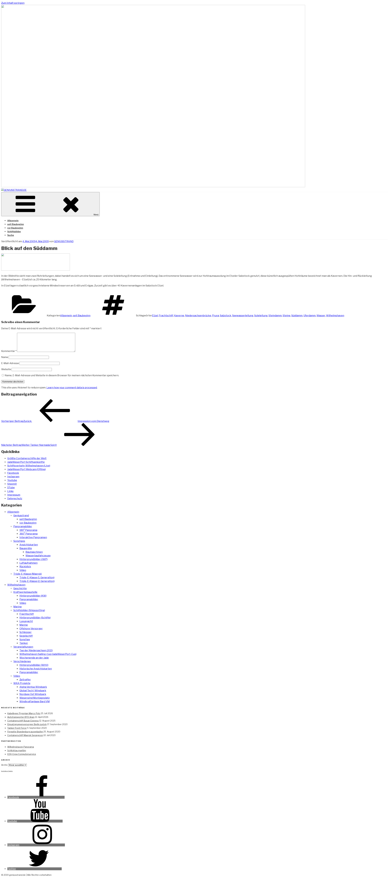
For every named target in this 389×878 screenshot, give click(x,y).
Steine (286, 315)
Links (10, 491)
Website (6, 369)
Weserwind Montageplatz (34, 697)
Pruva (215, 315)
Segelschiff (26, 635)
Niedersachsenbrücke (198, 315)
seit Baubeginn (15, 224)
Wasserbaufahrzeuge (38, 555)
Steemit (12, 483)
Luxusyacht (26, 621)
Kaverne (179, 315)
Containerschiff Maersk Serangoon (25, 735)
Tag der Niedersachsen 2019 (36, 650)
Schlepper (25, 632)
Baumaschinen (34, 552)
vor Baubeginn (15, 228)
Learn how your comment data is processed (71, 387)
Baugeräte (25, 548)
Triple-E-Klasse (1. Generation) (36, 577)
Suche (10, 235)
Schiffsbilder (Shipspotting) (29, 610)
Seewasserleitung (242, 315)
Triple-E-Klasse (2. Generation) (37, 581)
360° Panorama (28, 533)
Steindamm (275, 315)
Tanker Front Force (17, 728)
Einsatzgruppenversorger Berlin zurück (27, 724)
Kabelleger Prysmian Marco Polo (23, 713)
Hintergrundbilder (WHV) (33, 665)
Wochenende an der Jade (34, 657)
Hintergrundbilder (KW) (32, 595)
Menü (96, 214)
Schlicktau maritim (16, 750)
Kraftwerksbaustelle (25, 592)
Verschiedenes (22, 661)
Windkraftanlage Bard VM (34, 701)
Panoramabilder (22, 526)
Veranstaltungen (23, 646)
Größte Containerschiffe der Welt (26, 458)
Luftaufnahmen (28, 562)
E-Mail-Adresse (10, 363)
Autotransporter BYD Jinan (20, 717)
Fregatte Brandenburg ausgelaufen (25, 731)
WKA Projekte (21, 683)
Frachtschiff (166, 315)
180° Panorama (28, 530)
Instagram (13, 476)
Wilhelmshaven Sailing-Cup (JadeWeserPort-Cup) (47, 654)
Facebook (13, 473)
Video (22, 570)
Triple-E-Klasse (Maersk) (27, 573)
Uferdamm (309, 315)
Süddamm (297, 315)
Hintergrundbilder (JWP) (33, 559)
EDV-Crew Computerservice (21, 754)
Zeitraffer (25, 679)
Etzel (155, 315)
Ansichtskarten (28, 544)
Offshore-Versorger (31, 628)
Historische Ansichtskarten (35, 668)
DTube (11, 487)
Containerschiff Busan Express (23, 720)
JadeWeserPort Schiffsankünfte (26, 462)
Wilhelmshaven (335, 315)
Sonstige (24, 639)
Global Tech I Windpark (32, 690)
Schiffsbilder (14, 231)
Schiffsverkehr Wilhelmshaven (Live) (28, 465)
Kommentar (9, 351)
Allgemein (13, 220)
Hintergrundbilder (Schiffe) (35, 617)
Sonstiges (19, 541)
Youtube (12, 480)
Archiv (4, 765)
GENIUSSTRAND (64, 241)
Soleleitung (261, 315)
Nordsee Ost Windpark (32, 694)
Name (4, 357)
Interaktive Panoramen (33, 537)
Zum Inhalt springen (12, 3)
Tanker (23, 643)
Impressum (13, 494)
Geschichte (20, 588)
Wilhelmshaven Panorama (20, 746)
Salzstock (225, 315)
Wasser (321, 315)
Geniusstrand (21, 515)
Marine (17, 606)
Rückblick (25, 566)
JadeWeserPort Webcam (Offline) (26, 469)
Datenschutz (14, 498)
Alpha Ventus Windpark (33, 686)
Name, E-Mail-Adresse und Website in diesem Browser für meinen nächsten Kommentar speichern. (62, 375)
